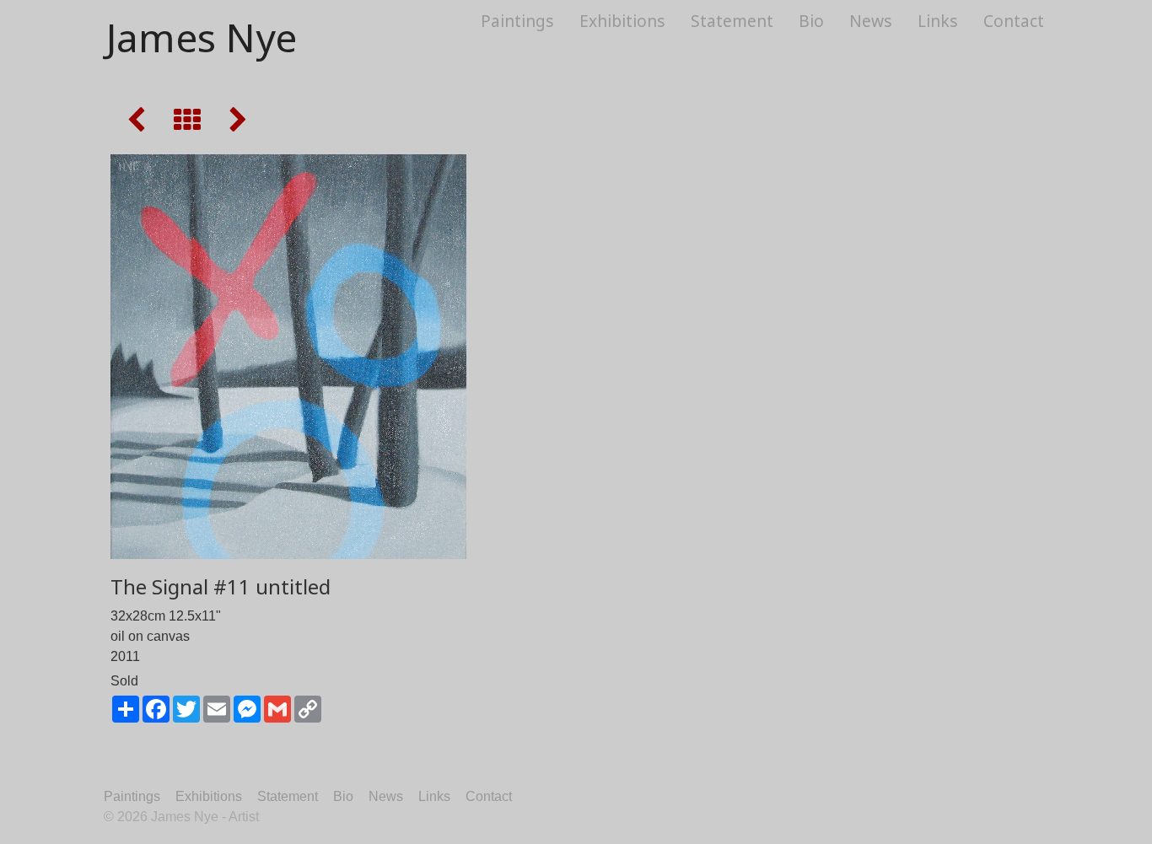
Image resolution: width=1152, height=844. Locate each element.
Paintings (517, 20)
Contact (1013, 20)
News (870, 20)
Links (938, 20)
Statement (732, 20)
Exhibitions (622, 20)
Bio (811, 20)
